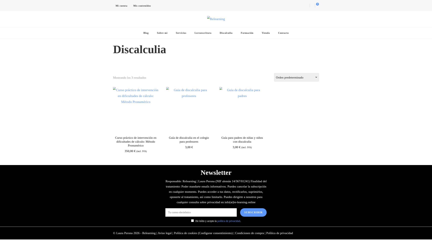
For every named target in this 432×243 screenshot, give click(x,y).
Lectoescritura (203, 33)
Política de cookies (185, 233)
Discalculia (226, 33)
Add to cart (136, 113)
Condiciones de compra (249, 233)
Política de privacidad (279, 233)
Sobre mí (162, 33)
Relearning (149, 233)
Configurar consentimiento (215, 233)
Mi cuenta (121, 5)
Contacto (283, 33)
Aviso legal (165, 233)
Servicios (181, 33)
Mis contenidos (142, 5)
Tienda (266, 33)
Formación (247, 33)
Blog (146, 33)
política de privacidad (228, 221)
